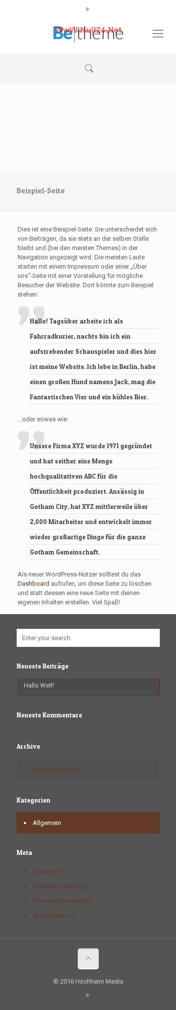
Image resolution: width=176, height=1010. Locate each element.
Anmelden (47, 871)
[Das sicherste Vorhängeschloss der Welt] (88, 33)
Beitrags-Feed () (61, 886)
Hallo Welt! (39, 685)
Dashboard (33, 583)
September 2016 (56, 769)
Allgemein (47, 822)
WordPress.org (54, 915)
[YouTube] (88, 9)
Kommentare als (62, 900)
